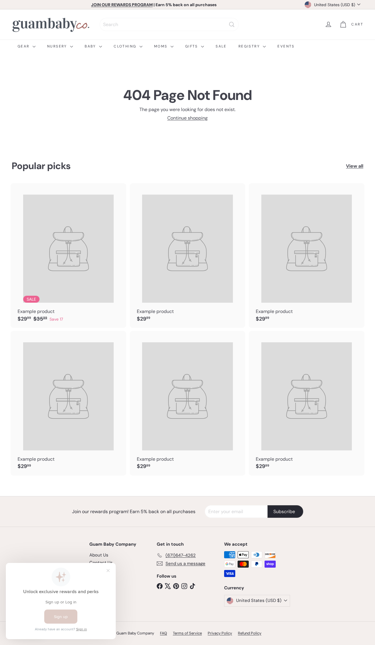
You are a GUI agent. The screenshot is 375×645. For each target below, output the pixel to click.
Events (285, 46)
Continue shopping (187, 118)
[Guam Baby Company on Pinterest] (176, 586)
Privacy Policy (220, 633)
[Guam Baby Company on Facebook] (160, 586)
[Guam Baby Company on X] (168, 586)
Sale (221, 46)
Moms (161, 46)
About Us (98, 555)
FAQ (163, 633)
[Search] (232, 24)
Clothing (126, 46)
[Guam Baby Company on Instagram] (184, 586)
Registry (250, 46)
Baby (91, 46)
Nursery (58, 46)
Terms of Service (187, 633)
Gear (24, 46)
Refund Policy (249, 633)
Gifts (192, 46)
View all (354, 166)
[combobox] (169, 24)
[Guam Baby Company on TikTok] (192, 586)
